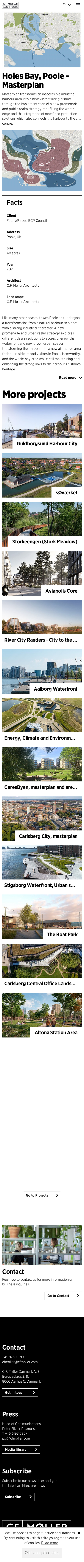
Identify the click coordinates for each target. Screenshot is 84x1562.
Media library (16, 1449)
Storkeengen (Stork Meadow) (45, 541)
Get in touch (15, 1393)
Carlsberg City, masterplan (48, 836)
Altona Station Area (56, 1032)
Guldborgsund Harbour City (47, 443)
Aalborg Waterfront (56, 689)
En (65, 5)
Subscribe (13, 1497)
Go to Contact (58, 1296)
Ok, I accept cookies (42, 1552)
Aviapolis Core (61, 591)
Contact (13, 1271)
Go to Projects (37, 1195)
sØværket (67, 492)
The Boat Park (62, 934)
